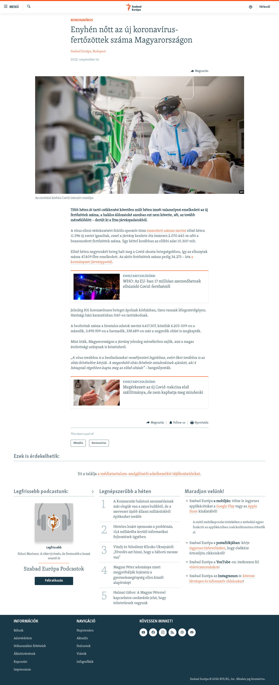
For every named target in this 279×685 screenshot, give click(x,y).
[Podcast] (182, 632)
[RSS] (172, 632)
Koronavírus (82, 20)
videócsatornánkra (204, 567)
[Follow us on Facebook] (153, 632)
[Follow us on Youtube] (143, 632)
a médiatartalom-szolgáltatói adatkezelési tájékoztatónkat (149, 474)
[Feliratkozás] (192, 632)
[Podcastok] (250, 7)
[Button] (199, 71)
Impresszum (22, 669)
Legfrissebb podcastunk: (41, 491)
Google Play (225, 506)
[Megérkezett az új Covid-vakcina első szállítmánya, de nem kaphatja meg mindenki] (97, 393)
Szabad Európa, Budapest (88, 51)
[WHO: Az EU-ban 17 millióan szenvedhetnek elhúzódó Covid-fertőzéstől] (97, 287)
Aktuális (82, 638)
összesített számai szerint (166, 231)
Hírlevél (264, 7)
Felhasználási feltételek (30, 646)
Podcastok (83, 646)
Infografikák (85, 662)
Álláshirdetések (24, 654)
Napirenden (85, 630)
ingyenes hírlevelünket (207, 548)
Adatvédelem (23, 638)
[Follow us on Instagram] (163, 632)
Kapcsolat (20, 662)
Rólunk (18, 630)
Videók (81, 654)
